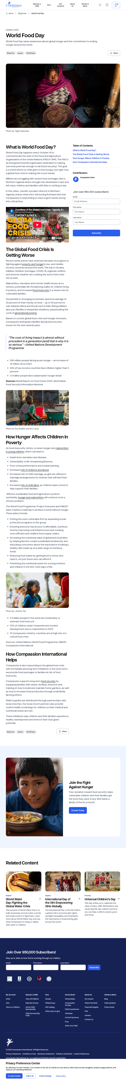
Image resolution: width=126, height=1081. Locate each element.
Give (7, 1003)
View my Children (13, 1007)
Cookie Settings (45, 1076)
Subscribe (96, 233)
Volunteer (69, 1013)
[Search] (100, 5)
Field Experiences (72, 1009)
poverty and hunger (32, 264)
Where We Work (91, 1003)
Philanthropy (50, 1003)
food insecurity (41, 290)
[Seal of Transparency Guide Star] (49, 979)
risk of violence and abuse (35, 469)
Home (11, 13)
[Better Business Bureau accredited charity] (19, 979)
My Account (11, 995)
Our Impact (89, 999)
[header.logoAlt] (14, 7)
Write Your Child (71, 1026)
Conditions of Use (29, 1054)
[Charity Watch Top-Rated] (39, 979)
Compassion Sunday (70, 1004)
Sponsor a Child (32, 995)
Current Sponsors (72, 1017)
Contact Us (89, 1019)
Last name (77, 217)
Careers (88, 1015)
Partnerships (70, 999)
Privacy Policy (61, 1076)
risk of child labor (30, 485)
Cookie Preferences (81, 1054)
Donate (48, 999)
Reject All (29, 1076)
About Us (88, 995)
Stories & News (110, 995)
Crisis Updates (110, 1003)
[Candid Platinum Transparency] (9, 979)
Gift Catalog (50, 1007)
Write (8, 999)
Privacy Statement (13, 1054)
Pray (67, 1022)
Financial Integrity (92, 1007)
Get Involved (70, 995)
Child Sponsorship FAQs (33, 1014)
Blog (106, 999)
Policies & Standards (64, 1054)
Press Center (109, 1007)
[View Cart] (107, 5)
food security (48, 681)
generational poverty (26, 312)
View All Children (32, 999)
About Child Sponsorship (31, 1008)
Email (75, 197)
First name (77, 207)
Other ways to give (52, 1011)
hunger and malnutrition (31, 497)
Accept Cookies (14, 1076)
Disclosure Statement (45, 1054)
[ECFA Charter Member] (29, 979)
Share (115, 53)
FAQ (86, 1011)
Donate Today (77, 810)
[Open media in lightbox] (63, 96)
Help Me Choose (32, 1003)
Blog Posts (22, 13)
